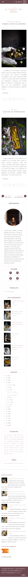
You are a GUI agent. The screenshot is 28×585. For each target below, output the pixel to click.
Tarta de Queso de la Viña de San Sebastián (17, 323)
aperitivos (9, 435)
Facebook (11, 275)
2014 (7, 413)
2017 (7, 406)
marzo (8, 399)
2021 (7, 375)
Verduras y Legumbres (14, 21)
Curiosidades (13, 439)
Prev (4, 49)
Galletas (14, 443)
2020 (7, 378)
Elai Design (17, 572)
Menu (22, 443)
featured (6, 443)
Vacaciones (12, 451)
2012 (7, 418)
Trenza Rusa (15, 333)
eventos (22, 441)
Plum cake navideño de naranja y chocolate (17, 346)
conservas (6, 439)
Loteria (19, 443)
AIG (5, 435)
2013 (7, 416)
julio (8, 387)
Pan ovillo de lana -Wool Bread (18, 302)
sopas (16, 449)
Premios (22, 447)
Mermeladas (7, 445)
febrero (9, 402)
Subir (23, 575)
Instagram (10, 280)
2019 (7, 380)
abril (8, 397)
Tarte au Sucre (15, 357)
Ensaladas (10, 441)
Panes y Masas (15, 445)
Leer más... (6, 93)
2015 (7, 411)
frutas (10, 443)
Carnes (10, 437)
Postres (17, 447)
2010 (7, 423)
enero (8, 404)
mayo (8, 389)
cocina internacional (18, 437)
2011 (7, 420)
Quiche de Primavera (14, 112)
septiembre (10, 385)
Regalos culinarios (9, 449)
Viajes (11, 453)
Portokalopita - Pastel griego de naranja (17, 312)
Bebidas (15, 435)
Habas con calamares (14, 24)
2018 (7, 382)
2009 (7, 425)
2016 (7, 409)
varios (16, 451)
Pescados (11, 447)
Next (24, 49)
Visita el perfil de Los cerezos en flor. (14, 463)
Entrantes (14, 109)
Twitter (17, 275)
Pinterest (17, 280)
